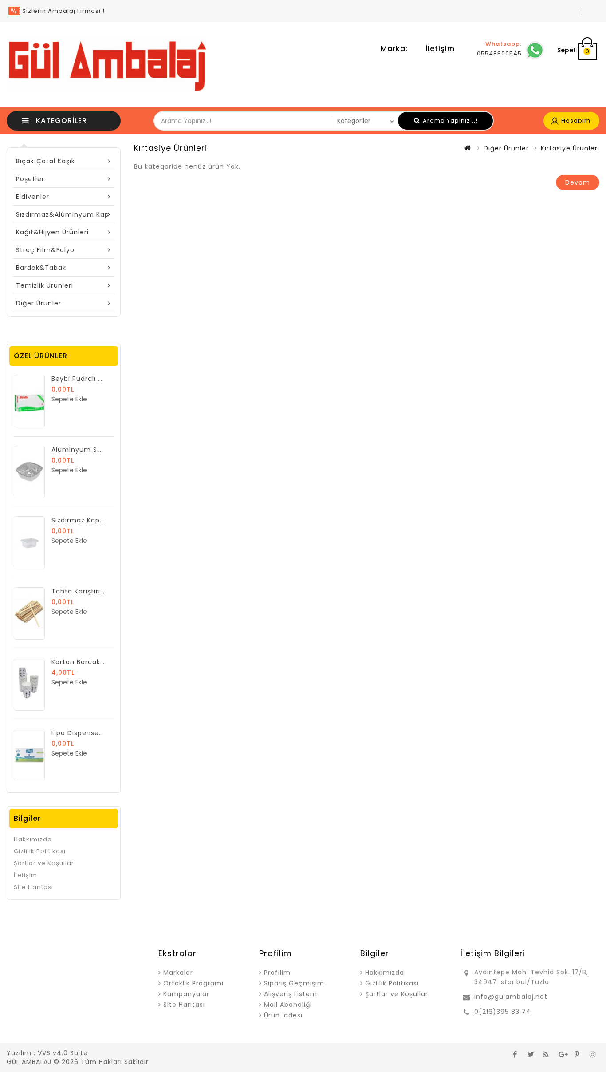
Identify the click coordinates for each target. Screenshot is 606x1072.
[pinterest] (577, 1053)
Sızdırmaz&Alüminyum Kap (62, 214)
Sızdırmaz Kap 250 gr (87, 520)
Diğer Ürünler (38, 303)
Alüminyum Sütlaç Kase (92, 449)
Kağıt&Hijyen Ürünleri (52, 232)
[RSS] (546, 1053)
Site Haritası (33, 887)
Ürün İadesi (283, 1015)
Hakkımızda (33, 839)
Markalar (178, 972)
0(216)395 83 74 (502, 1011)
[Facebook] (515, 1053)
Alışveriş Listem (290, 993)
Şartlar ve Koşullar (44, 863)
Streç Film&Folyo (45, 249)
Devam (577, 182)
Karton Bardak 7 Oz (84, 661)
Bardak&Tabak (41, 267)
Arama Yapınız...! (449, 120)
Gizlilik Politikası (40, 851)
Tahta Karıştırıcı (78, 591)
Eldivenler (32, 196)
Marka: (394, 49)
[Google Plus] (561, 1053)
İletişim (440, 49)
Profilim (277, 972)
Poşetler (30, 178)
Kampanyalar (186, 993)
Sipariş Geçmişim (294, 983)
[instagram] (592, 1053)
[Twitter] (530, 1053)
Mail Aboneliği (288, 1004)
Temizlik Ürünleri (44, 285)
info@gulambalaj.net (510, 996)
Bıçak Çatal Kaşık (45, 161)
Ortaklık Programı (193, 983)
